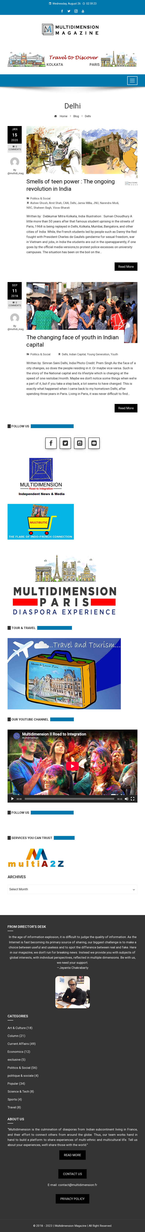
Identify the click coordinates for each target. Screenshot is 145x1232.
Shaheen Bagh (43, 207)
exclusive (14, 1059)
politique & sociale (21, 1075)
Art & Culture (17, 1028)
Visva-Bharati (61, 207)
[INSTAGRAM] (79, 443)
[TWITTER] (65, 443)
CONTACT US (72, 1174)
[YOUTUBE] (94, 443)
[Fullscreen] (132, 799)
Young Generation (98, 354)
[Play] (12, 799)
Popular (13, 1083)
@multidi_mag (16, 173)
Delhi (73, 203)
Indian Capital (77, 354)
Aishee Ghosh (39, 203)
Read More (126, 266)
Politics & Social (40, 198)
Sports (12, 1099)
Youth (114, 354)
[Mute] (126, 799)
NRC (29, 207)
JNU (96, 203)
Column (13, 1036)
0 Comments (14, 148)
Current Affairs (18, 1044)
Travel (12, 1107)
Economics (15, 1052)
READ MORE (72, 1155)
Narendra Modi (109, 203)
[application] (72, 766)
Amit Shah (55, 203)
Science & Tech (18, 1091)
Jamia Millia (84, 203)
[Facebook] (51, 443)
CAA (66, 203)
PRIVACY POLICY (72, 1199)
